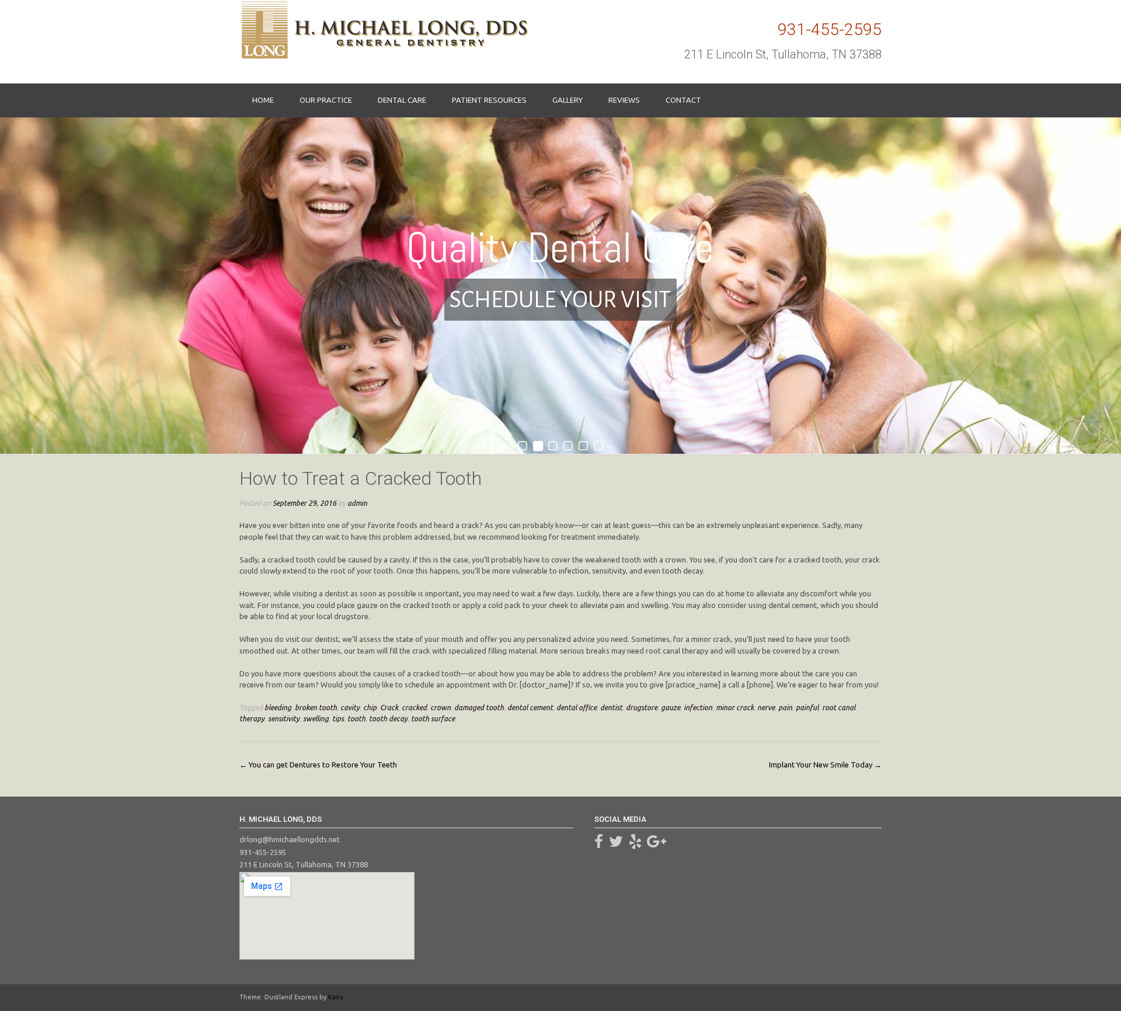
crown (440, 707)
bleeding (277, 707)
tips (338, 718)
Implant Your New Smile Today (825, 764)
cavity (350, 707)
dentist (611, 707)
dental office (576, 707)
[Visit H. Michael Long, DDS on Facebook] (598, 844)
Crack (389, 707)
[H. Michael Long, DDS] (383, 30)
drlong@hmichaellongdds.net (289, 839)
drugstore (641, 707)
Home (263, 100)
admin (357, 503)
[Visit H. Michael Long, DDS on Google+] (656, 844)
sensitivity (284, 718)
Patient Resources (489, 100)
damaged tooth (479, 707)
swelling (316, 718)
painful (807, 707)
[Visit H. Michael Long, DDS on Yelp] (635, 844)
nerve (766, 707)
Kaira (335, 996)
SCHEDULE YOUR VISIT (560, 299)
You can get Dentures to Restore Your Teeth (318, 764)
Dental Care (402, 100)
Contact (683, 100)
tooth (356, 718)
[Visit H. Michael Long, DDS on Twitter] (616, 844)
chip (370, 707)
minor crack (735, 707)
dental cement (530, 707)
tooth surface (433, 718)
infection (698, 707)
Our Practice (326, 100)
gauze (670, 707)
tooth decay (388, 718)
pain (785, 707)
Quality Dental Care (560, 248)
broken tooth (316, 707)
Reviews (624, 100)
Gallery (567, 100)
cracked (414, 707)
